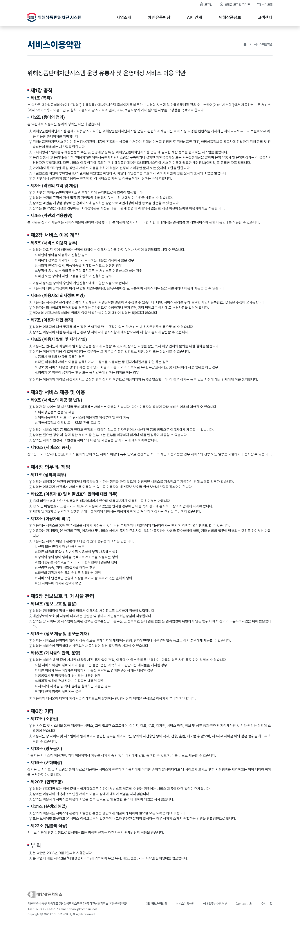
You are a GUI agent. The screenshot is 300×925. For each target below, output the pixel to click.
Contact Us (244, 903)
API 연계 (194, 17)
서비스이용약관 (185, 903)
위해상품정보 (230, 17)
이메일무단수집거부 (215, 903)
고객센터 (265, 17)
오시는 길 (267, 903)
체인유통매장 (159, 17)
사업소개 (123, 17)
